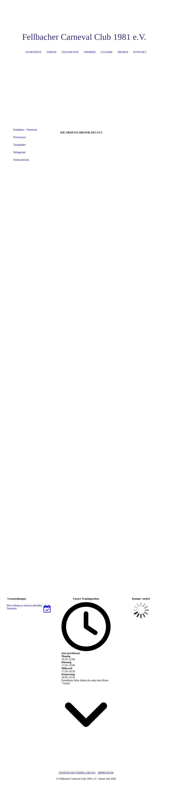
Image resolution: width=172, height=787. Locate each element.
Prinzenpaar (19, 137)
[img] (86, 12)
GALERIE (107, 52)
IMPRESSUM (105, 772)
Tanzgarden (19, 144)
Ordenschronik (21, 159)
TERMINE (90, 52)
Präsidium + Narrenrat (25, 129)
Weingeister (19, 152)
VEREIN (51, 52)
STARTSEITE (33, 52)
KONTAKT (139, 52)
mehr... (64, 575)
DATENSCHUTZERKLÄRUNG (77, 772)
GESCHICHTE (70, 52)
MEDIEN (123, 52)
